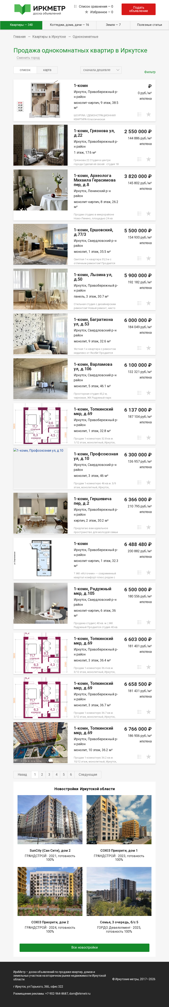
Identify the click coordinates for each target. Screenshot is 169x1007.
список (25, 70)
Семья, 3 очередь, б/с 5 (119, 922)
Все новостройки (84, 947)
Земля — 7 (113, 25)
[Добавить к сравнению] (139, 114)
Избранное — (101, 12)
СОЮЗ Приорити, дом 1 (119, 851)
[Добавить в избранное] (148, 114)
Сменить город (28, 58)
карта (47, 70)
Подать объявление (138, 9)
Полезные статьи (149, 25)
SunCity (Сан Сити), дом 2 (50, 851)
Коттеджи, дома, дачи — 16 (69, 25)
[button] (101, 70)
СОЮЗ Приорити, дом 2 (50, 922)
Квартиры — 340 (21, 25)
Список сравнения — (96, 6)
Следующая (88, 775)
